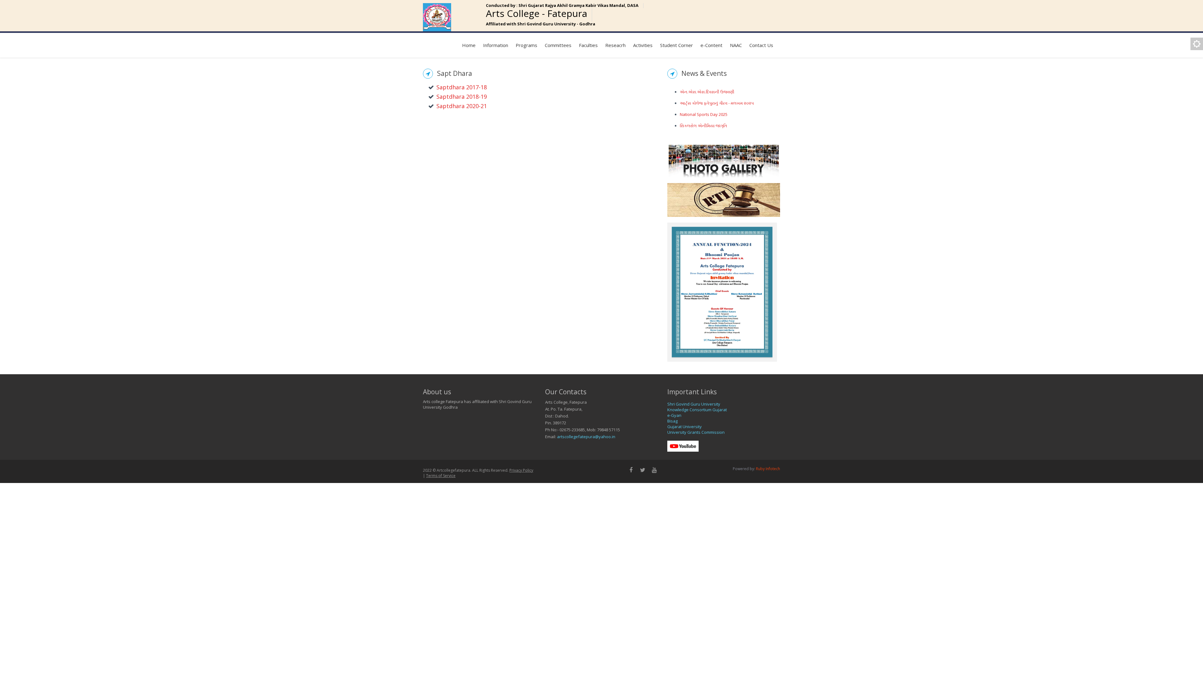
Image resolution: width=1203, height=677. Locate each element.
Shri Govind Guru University (693, 404)
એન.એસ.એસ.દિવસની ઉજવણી (707, 88)
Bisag (672, 421)
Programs (526, 45)
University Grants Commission (696, 432)
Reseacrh (615, 45)
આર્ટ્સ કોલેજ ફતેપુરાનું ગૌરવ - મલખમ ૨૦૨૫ (717, 99)
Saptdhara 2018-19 (461, 96)
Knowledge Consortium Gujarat (697, 409)
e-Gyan (674, 415)
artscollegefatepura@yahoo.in (586, 436)
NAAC (736, 45)
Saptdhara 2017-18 (461, 87)
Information (495, 45)
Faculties (588, 45)
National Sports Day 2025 (703, 110)
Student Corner (676, 45)
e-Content (711, 45)
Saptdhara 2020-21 (461, 106)
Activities (643, 45)
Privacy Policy (521, 470)
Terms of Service (441, 475)
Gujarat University (684, 426)
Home (469, 45)
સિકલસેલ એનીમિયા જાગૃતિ (703, 122)
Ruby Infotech (768, 468)
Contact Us (761, 45)
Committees (558, 45)
